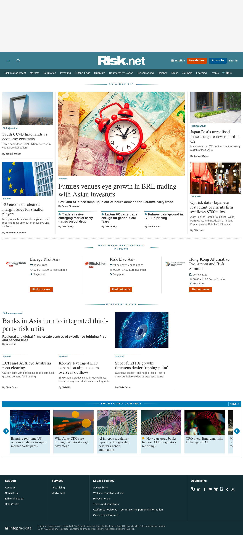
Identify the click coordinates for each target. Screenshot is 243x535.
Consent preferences (105, 515)
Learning (201, 73)
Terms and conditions (106, 504)
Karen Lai (10, 344)
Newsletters (197, 60)
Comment (196, 196)
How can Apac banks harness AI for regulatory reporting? (159, 442)
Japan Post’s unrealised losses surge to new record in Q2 (215, 136)
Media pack (58, 493)
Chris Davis (12, 387)
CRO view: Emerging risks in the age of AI (204, 440)
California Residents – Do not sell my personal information (128, 509)
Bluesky (216, 489)
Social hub (227, 489)
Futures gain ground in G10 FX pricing (163, 216)
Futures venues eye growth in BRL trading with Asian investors (117, 190)
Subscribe (217, 60)
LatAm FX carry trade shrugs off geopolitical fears (119, 218)
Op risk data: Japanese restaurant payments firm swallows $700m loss (211, 207)
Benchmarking (145, 73)
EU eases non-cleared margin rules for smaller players (23, 209)
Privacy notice (101, 498)
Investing (65, 73)
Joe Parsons (154, 226)
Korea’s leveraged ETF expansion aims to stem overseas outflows (79, 368)
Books (174, 73)
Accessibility (100, 487)
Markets (34, 73)
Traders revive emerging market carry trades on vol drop (75, 218)
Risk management (15, 73)
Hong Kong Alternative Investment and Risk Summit (209, 263)
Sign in (233, 61)
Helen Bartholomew (16, 232)
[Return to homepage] (121, 64)
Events (215, 73)
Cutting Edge (82, 73)
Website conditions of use (108, 493)
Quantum (99, 73)
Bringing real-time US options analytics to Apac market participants (28, 442)
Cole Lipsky (68, 226)
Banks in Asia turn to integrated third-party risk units (55, 324)
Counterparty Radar (121, 73)
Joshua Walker (13, 154)
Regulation (49, 73)
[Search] (18, 61)
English (180, 61)
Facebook (204, 489)
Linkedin (199, 489)
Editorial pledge (14, 498)
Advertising (58, 487)
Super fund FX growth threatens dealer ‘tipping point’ (141, 365)
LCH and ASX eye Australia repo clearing (26, 365)
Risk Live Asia (122, 259)
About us (10, 487)
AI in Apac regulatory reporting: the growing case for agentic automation (114, 443)
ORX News (199, 230)
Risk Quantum (10, 128)
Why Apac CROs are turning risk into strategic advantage (72, 442)
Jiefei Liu (66, 387)
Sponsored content (121, 404)
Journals (187, 73)
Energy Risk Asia (45, 259)
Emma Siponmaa (70, 206)
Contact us (11, 493)
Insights (162, 73)
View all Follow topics (193, 489)
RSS (233, 489)
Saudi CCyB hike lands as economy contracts (24, 136)
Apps (221, 489)
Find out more (41, 289)
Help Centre (12, 504)
